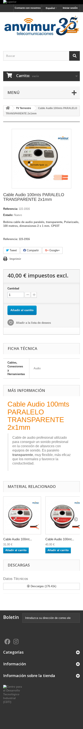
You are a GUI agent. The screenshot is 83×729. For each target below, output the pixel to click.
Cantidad (13, 288)
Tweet (13, 250)
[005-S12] (22, 515)
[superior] (41, 2)
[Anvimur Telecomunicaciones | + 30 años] (41, 27)
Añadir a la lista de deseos (33, 322)
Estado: (8, 215)
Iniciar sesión (70, 8)
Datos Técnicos (15, 579)
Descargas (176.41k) (43, 586)
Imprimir (15, 258)
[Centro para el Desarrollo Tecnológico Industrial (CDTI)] (13, 694)
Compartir (32, 250)
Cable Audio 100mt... (17, 539)
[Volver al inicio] (8, 108)
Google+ (54, 250)
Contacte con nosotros (28, 8)
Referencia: (10, 208)
